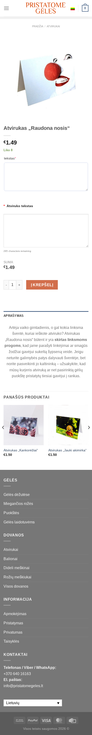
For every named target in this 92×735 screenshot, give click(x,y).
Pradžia (37, 26)
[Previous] (3, 436)
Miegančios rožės (18, 504)
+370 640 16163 (17, 674)
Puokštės (11, 513)
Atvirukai (53, 26)
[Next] (88, 436)
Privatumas (13, 632)
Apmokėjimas (15, 614)
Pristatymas (13, 623)
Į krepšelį (42, 285)
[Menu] (6, 8)
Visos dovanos (16, 586)
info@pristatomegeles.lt (23, 686)
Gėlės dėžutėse (17, 495)
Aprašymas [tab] (14, 316)
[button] (86, 725)
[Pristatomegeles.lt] (46, 8)
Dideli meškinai (16, 568)
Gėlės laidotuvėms (19, 522)
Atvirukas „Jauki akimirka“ (67, 450)
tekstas (10, 158)
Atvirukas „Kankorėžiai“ (21, 450)
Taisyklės (11, 641)
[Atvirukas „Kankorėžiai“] (24, 425)
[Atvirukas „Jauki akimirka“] (68, 425)
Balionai (10, 559)
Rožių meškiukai (17, 577)
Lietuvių (73, 8)
